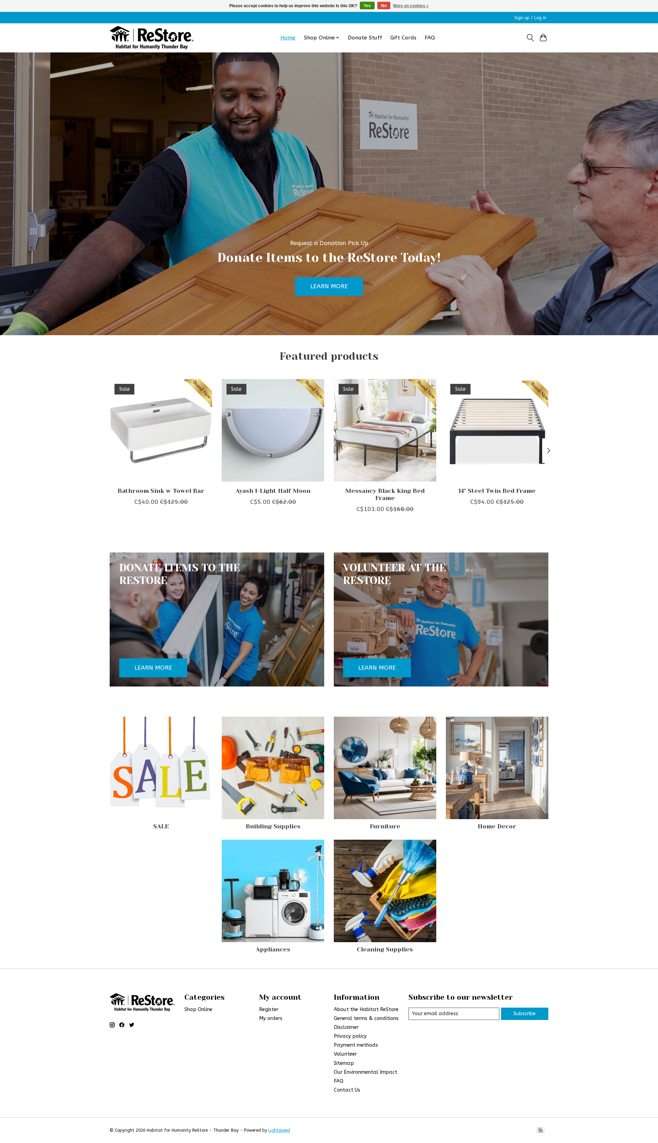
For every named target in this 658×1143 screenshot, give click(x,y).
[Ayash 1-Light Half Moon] (273, 430)
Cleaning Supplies (385, 949)
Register (268, 1009)
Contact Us (347, 1090)
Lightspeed (279, 1130)
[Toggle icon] (530, 38)
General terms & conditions (366, 1018)
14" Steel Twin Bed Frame (497, 490)
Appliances (273, 949)
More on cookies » (411, 5)
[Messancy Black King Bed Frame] (385, 430)
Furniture (385, 826)
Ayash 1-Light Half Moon (272, 490)
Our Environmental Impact (365, 1072)
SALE (161, 826)
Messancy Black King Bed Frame (385, 494)
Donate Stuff (365, 38)
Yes (367, 5)
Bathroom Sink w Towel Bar (161, 490)
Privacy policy (350, 1036)
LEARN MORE (329, 286)
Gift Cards (403, 38)
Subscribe (524, 1014)
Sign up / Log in (530, 17)
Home (287, 38)
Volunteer (345, 1054)
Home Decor (497, 826)
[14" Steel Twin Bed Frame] (497, 430)
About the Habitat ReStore (366, 1009)
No (384, 5)
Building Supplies (273, 826)
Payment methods (356, 1045)
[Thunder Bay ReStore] (152, 38)
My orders (270, 1018)
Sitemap (344, 1063)
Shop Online (198, 1009)
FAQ (430, 38)
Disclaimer (346, 1027)
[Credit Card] (540, 1130)
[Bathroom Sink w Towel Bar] (161, 430)
